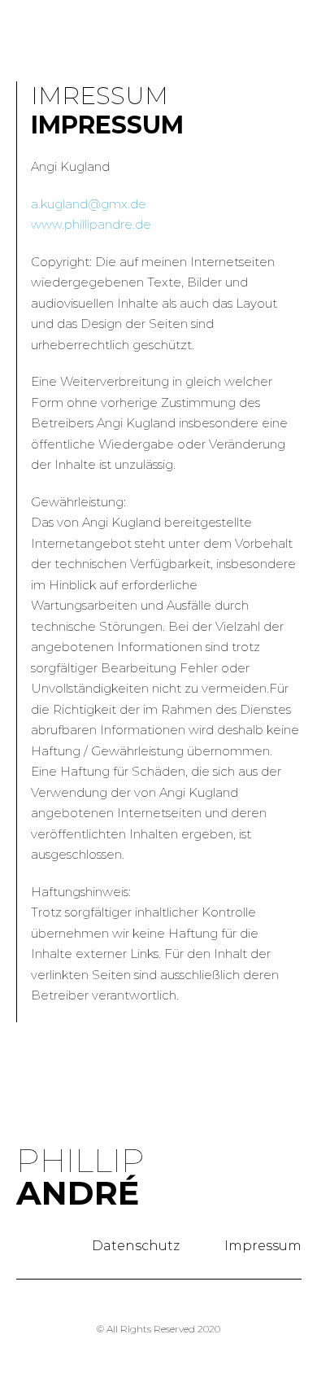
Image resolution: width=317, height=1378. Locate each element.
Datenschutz (136, 1245)
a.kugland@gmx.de (88, 204)
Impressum (263, 1245)
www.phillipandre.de (91, 224)
